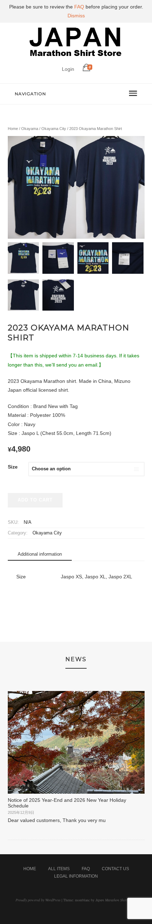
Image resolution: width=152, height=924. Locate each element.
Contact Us (115, 868)
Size (13, 467)
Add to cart (35, 500)
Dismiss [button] (76, 15)
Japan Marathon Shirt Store (115, 899)
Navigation (30, 93)
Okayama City (53, 128)
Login (68, 69)
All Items (59, 868)
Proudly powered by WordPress (38, 899)
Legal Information (76, 876)
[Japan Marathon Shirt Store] (76, 58)
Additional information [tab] (40, 554)
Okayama (29, 128)
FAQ (86, 868)
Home (13, 128)
